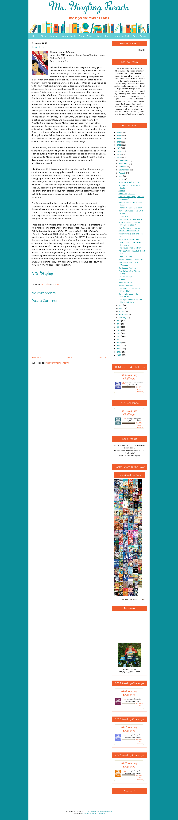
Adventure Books (68, 36)
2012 (119, 336)
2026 (119, 132)
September (124, 170)
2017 (119, 321)
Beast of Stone (125, 282)
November (124, 164)
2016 (119, 324)
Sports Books (139, 36)
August (122, 173)
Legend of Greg (125, 256)
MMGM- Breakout (126, 285)
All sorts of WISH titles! (129, 239)
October (123, 167)
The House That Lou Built (130, 248)
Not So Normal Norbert (129, 182)
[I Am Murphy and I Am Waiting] (117, 515)
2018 (119, 157)
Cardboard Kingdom (127, 268)
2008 (119, 349)
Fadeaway (123, 279)
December (124, 160)
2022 (119, 145)
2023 (119, 142)
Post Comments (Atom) (57, 363)
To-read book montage (129, 475)
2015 (119, 327)
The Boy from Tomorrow (130, 228)
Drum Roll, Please (127, 194)
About (44, 36)
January (123, 318)
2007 (119, 352)
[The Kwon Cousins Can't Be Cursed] (136, 572)
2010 (119, 343)
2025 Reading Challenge (129, 412)
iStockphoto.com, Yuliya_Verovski (93, 813)
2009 (119, 346)
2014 (119, 330)
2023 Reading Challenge (129, 729)
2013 (119, 333)
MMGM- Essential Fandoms (131, 259)
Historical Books (103, 36)
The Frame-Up (125, 276)
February (123, 314)
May (121, 305)
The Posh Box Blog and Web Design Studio (98, 811)
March (122, 311)
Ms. (123, 383)
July (121, 176)
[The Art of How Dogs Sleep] (131, 578)
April (121, 308)
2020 (119, 151)
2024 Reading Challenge (129, 693)
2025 (119, 136)
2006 (119, 355)
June (121, 179)
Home (35, 36)
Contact (53, 36)
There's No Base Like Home (131, 208)
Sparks (122, 191)
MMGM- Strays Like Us (129, 231)
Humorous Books (122, 36)
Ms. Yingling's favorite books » (133, 599)
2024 (119, 139)
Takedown (123, 216)
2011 (119, 339)
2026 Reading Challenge (129, 376)
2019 (119, 154)
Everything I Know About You (131, 219)
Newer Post (36, 357)
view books (140, 391)
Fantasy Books (86, 36)
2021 (119, 148)
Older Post (102, 357)
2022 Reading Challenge (129, 765)
